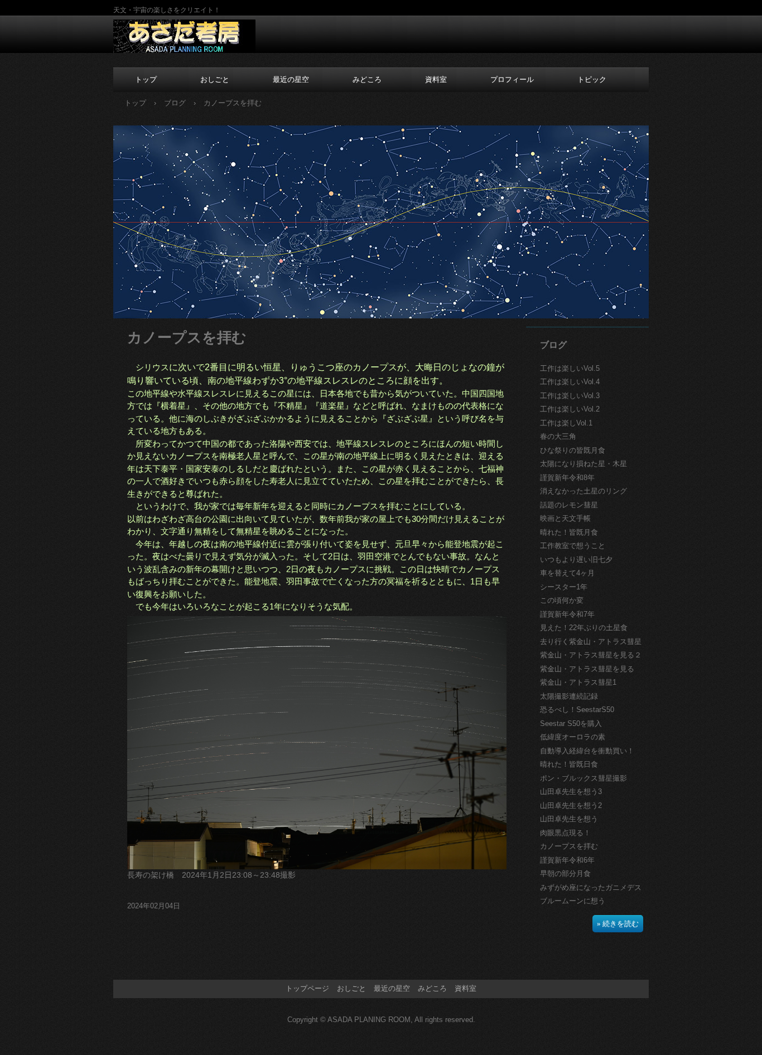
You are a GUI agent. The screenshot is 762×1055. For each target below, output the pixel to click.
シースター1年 (563, 587)
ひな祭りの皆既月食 (572, 450)
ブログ (553, 345)
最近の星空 (291, 79)
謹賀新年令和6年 (567, 860)
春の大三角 (558, 436)
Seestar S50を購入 (571, 723)
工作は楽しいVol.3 (570, 395)
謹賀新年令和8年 (567, 477)
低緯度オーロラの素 (572, 737)
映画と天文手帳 (565, 518)
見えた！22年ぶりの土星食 (584, 627)
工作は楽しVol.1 (566, 423)
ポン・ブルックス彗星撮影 (583, 778)
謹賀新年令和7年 (567, 614)
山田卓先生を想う (569, 819)
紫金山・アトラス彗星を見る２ (591, 655)
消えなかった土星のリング (583, 491)
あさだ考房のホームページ (184, 37)
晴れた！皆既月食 (569, 532)
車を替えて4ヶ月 (567, 573)
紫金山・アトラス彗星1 (578, 682)
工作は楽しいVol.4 (570, 382)
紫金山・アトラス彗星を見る (587, 669)
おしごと (214, 79)
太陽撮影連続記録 (569, 696)
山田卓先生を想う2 (571, 805)
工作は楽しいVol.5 (570, 368)
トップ (146, 79)
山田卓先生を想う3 (571, 791)
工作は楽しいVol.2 (570, 409)
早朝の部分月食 (565, 873)
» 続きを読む (618, 924)
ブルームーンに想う (572, 901)
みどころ (367, 79)
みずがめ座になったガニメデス (591, 887)
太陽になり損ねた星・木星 (583, 463)
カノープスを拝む (569, 846)
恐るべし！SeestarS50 (577, 709)
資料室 (436, 79)
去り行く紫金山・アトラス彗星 (591, 641)
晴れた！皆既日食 (569, 764)
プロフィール (512, 79)
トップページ (307, 988)
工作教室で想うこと (572, 545)
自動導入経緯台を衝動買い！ (587, 751)
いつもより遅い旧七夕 (576, 559)
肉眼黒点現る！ (565, 833)
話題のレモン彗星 (569, 505)
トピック (591, 79)
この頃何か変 (561, 600)
